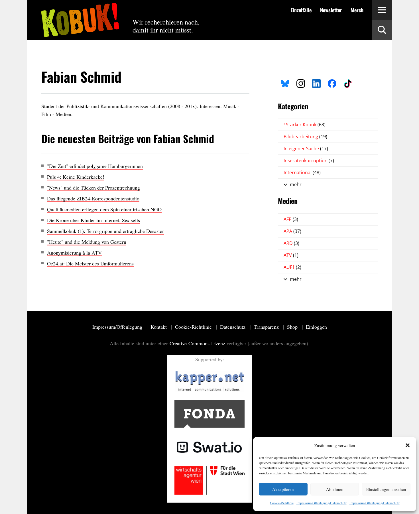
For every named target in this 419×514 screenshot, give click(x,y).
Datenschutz (233, 326)
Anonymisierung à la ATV (74, 252)
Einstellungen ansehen (386, 489)
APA (292, 231)
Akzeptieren (283, 489)
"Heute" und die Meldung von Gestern (86, 241)
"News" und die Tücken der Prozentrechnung (93, 187)
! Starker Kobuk (305, 124)
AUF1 (292, 267)
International (302, 172)
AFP (291, 219)
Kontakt (159, 326)
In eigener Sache (306, 148)
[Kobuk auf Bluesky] (285, 82)
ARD (291, 243)
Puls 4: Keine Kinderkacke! (75, 176)
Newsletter (331, 10)
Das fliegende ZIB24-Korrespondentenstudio (93, 198)
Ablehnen (334, 489)
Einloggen (316, 326)
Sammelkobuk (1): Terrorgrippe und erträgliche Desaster (105, 230)
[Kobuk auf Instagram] (301, 82)
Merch (357, 10)
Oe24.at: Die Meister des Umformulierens (90, 263)
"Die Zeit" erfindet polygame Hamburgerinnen (95, 165)
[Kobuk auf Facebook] (332, 82)
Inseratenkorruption (309, 160)
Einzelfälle (301, 10)
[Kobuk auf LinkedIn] (316, 82)
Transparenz (267, 326)
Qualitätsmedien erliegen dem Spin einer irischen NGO (104, 209)
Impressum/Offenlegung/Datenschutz (321, 503)
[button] (407, 445)
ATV (291, 255)
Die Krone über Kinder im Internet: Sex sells (93, 220)
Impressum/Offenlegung (118, 326)
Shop (293, 326)
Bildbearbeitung (305, 136)
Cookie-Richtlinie (282, 503)
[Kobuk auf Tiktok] (348, 82)
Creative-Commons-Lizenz (197, 343)
